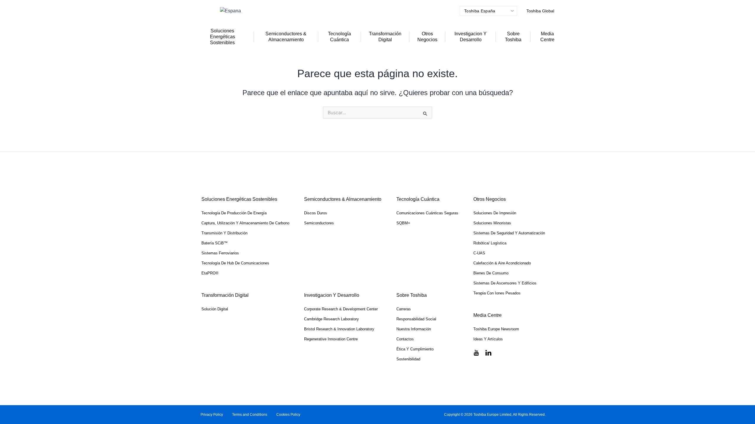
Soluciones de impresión (494, 213)
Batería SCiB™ (214, 243)
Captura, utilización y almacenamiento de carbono (245, 223)
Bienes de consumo (490, 273)
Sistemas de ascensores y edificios (504, 283)
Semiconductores (319, 223)
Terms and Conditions (249, 415)
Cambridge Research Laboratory (331, 319)
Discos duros (315, 213)
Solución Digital (214, 309)
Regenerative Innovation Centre (331, 339)
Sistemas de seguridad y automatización (509, 233)
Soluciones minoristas (492, 223)
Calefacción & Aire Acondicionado (502, 263)
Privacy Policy (212, 415)
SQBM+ (403, 223)
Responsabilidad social (416, 319)
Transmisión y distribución (224, 233)
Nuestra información (413, 329)
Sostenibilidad (408, 359)
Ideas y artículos (488, 339)
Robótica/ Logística (489, 243)
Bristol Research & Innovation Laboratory (339, 329)
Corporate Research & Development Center (341, 309)
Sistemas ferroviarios (220, 253)
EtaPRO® (210, 273)
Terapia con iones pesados (497, 293)
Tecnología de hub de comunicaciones (235, 263)
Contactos (405, 339)
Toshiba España (479, 11)
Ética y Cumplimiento (415, 349)
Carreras (403, 309)
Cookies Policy (288, 415)
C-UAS (479, 253)
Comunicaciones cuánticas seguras (427, 213)
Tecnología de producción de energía (234, 213)
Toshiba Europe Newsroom (496, 329)
